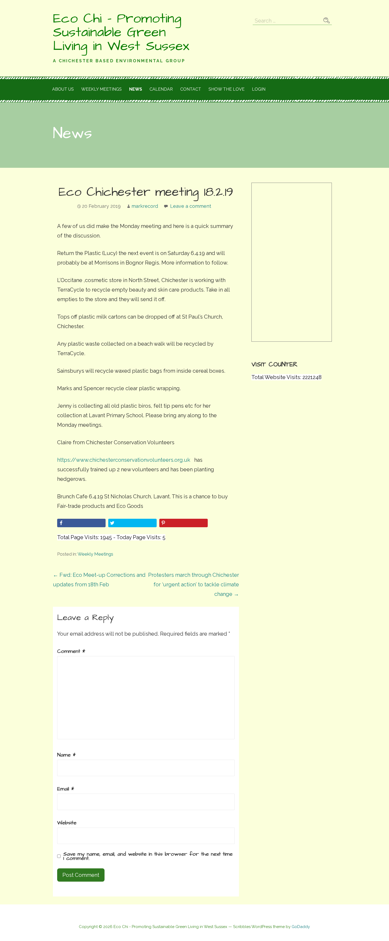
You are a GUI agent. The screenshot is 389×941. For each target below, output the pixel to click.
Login (258, 89)
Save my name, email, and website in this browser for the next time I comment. (148, 856)
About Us (63, 89)
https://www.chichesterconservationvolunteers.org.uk (123, 460)
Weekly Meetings (95, 554)
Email (65, 789)
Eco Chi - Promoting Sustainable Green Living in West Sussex (121, 32)
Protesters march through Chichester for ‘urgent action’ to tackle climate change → (193, 584)
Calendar (161, 89)
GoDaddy (301, 926)
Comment (71, 651)
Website (66, 822)
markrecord (145, 206)
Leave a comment (190, 206)
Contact (190, 89)
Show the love (227, 89)
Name (66, 755)
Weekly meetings (101, 89)
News (135, 89)
